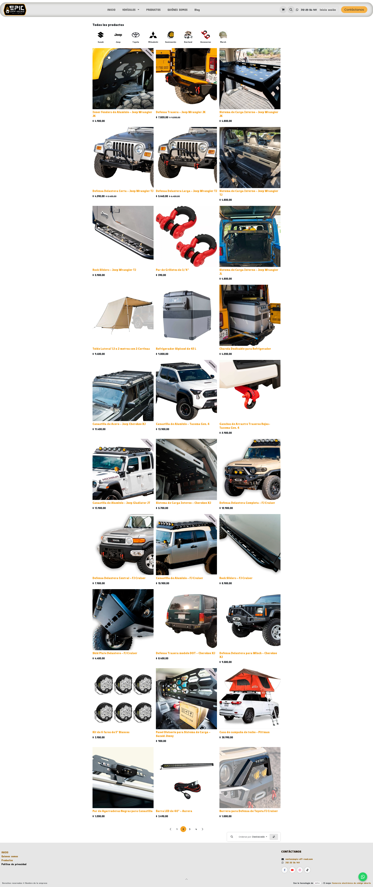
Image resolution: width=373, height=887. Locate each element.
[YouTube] (292, 870)
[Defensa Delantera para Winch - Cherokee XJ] (249, 619)
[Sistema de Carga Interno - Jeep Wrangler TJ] (249, 157)
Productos (7, 860)
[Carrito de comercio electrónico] (283, 9)
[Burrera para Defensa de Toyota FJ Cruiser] (249, 777)
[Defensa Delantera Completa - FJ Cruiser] (249, 469)
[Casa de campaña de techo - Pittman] (249, 698)
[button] (291, 9)
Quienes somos (9, 856)
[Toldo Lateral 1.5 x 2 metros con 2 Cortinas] (123, 315)
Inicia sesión (328, 9)
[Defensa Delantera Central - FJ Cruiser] (123, 544)
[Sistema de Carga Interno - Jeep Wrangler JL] (249, 236)
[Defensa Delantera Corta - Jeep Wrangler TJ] (123, 157)
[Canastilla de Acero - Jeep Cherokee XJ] (123, 390)
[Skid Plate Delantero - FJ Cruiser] (123, 619)
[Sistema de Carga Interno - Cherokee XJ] (186, 469)
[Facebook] (284, 870)
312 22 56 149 (292, 862)
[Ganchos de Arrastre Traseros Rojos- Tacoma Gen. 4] (249, 390)
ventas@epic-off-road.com (299, 859)
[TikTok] (307, 870)
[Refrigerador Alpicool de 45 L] (186, 315)
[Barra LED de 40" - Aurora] (186, 777)
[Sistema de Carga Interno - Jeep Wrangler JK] (249, 78)
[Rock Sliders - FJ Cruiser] (249, 544)
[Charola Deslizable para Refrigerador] (249, 315)
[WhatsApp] (362, 876)
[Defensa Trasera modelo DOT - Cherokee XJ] (186, 619)
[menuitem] (111, 9)
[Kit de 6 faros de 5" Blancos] (123, 698)
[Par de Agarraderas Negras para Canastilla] (123, 777)
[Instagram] (300, 870)
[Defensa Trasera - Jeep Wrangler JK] (186, 78)
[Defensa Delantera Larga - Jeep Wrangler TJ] (186, 157)
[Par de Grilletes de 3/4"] (186, 236)
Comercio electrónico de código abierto (351, 883)
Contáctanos (354, 10)
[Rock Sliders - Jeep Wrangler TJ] (123, 236)
